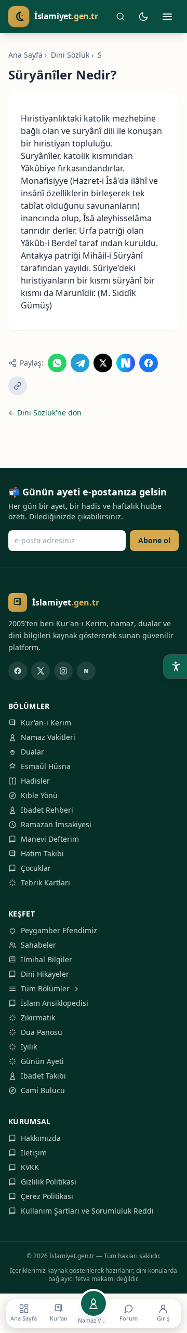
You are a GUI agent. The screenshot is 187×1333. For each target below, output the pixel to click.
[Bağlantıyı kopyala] (17, 385)
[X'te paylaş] (103, 363)
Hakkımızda (41, 1138)
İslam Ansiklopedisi (54, 1003)
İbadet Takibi (43, 1076)
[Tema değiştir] (143, 16)
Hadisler (35, 781)
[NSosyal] (86, 671)
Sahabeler (38, 945)
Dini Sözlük (70, 55)
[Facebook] (17, 671)
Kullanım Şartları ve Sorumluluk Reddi (87, 1211)
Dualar (32, 752)
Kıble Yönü (39, 795)
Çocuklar (36, 868)
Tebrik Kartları (45, 882)
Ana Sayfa (25, 55)
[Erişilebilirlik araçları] (175, 666)
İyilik (29, 1047)
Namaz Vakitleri (48, 737)
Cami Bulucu (43, 1090)
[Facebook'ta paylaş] (148, 363)
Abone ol (154, 540)
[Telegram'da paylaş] (80, 363)
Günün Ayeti (42, 1061)
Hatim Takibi (42, 853)
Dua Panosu (41, 1032)
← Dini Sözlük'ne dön (45, 413)
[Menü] (167, 16)
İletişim (34, 1152)
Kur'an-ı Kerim (46, 723)
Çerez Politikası (47, 1196)
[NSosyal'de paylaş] (125, 363)
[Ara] (120, 16)
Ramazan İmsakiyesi (56, 824)
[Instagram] (63, 671)
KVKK (30, 1167)
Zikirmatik (38, 1017)
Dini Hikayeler (45, 974)
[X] (40, 671)
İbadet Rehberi (47, 810)
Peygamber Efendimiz (59, 930)
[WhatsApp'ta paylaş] (57, 363)
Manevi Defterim (50, 839)
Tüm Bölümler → (49, 988)
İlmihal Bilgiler (46, 959)
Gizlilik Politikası (48, 1182)
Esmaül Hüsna (46, 766)
